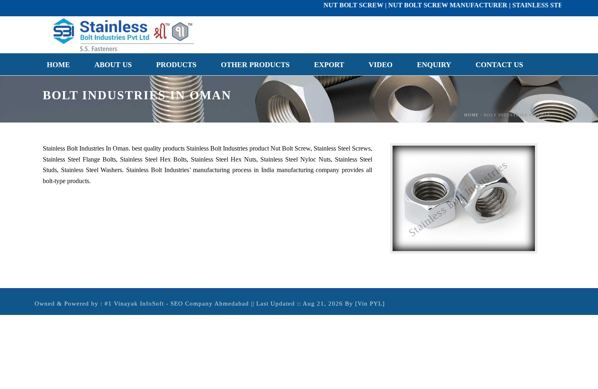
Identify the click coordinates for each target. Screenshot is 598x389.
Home (58, 65)
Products (176, 65)
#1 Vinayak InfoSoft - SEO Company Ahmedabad (177, 303)
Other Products (255, 65)
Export (329, 65)
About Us (113, 65)
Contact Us (499, 65)
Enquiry (434, 65)
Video (381, 65)
